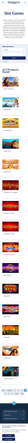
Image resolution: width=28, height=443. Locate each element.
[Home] (14, 2)
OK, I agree (8, 435)
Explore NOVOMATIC (10, 411)
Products (7, 415)
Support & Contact (10, 418)
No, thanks (8, 439)
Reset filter (5, 61)
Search (14, 58)
